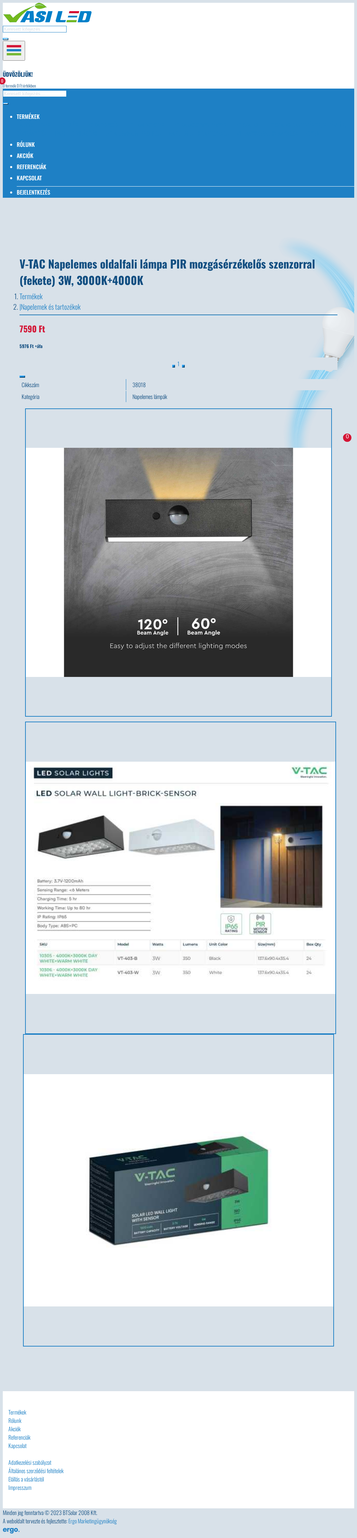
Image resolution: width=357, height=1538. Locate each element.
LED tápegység (102, 125)
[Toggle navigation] (14, 51)
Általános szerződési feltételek (35, 1471)
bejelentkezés (33, 192)
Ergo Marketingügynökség (92, 1521)
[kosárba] (22, 377)
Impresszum (19, 1487)
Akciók (25, 155)
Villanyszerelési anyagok (267, 133)
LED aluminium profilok (133, 133)
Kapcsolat (29, 178)
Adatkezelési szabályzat (29, 1462)
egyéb (312, 133)
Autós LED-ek (35, 125)
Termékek (31, 296)
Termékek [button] (28, 116)
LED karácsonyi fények (199, 125)
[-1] (173, 366)
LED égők (67, 125)
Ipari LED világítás (76, 133)
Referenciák (31, 167)
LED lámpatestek (145, 125)
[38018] (180, 878)
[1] (183, 366)
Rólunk (26, 144)
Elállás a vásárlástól (26, 1479)
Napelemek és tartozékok (199, 133)
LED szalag (246, 125)
